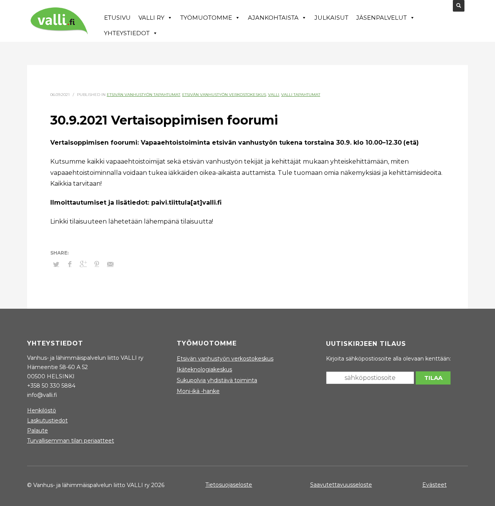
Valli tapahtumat (300, 94)
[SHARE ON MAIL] (110, 264)
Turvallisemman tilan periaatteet (70, 440)
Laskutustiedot (47, 420)
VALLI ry (151, 17)
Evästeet (434, 484)
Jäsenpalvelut (381, 17)
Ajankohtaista (273, 17)
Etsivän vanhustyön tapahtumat (143, 94)
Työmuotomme (206, 17)
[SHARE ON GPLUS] (83, 264)
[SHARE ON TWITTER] (56, 264)
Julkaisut (331, 17)
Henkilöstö (41, 410)
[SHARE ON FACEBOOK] (69, 264)
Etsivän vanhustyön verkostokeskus (224, 94)
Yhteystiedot (127, 33)
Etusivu (117, 17)
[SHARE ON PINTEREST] (96, 264)
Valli (273, 94)
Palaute (37, 430)
